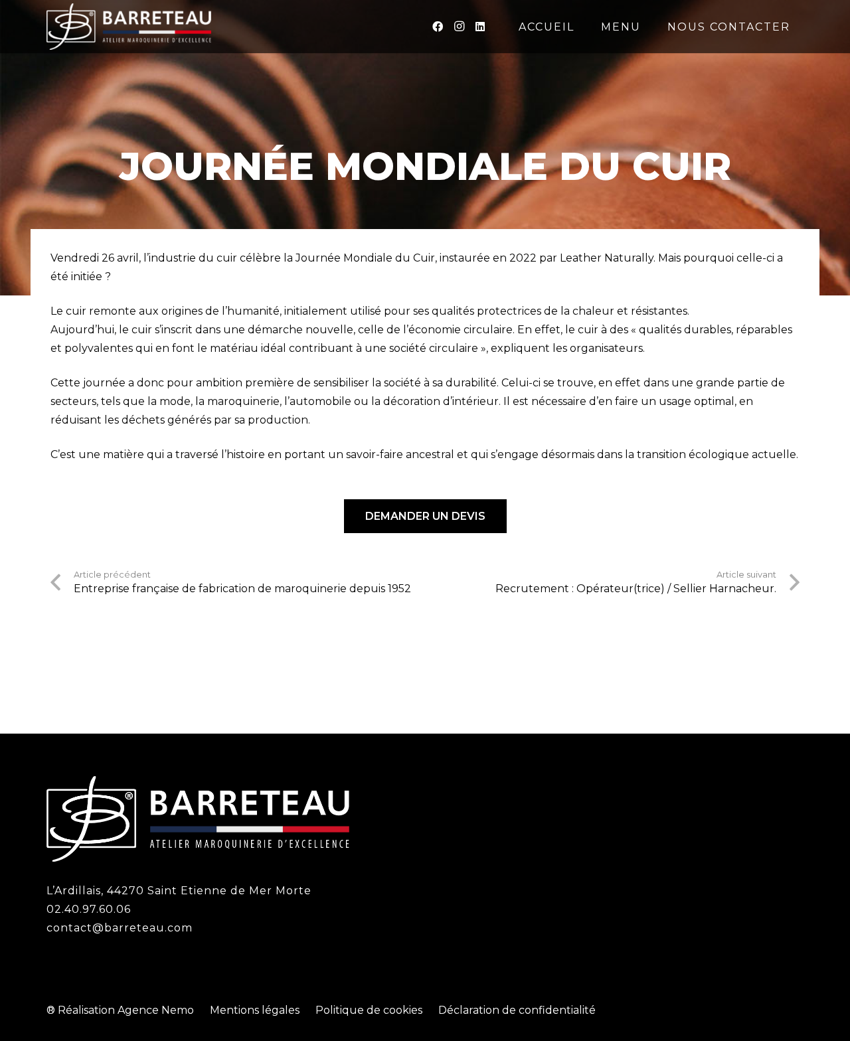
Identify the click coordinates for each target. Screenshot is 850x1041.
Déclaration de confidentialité (517, 1010)
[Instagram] (458, 26)
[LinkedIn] (480, 26)
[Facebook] (437, 26)
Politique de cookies (368, 1010)
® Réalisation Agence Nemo (120, 1010)
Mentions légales (254, 1010)
